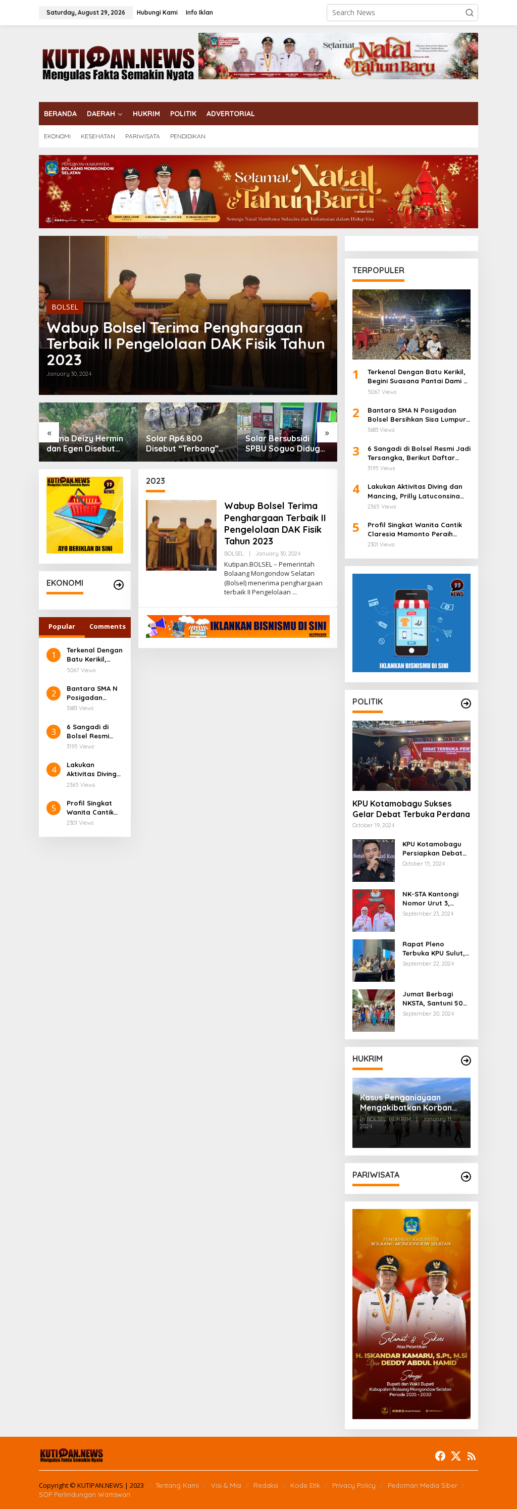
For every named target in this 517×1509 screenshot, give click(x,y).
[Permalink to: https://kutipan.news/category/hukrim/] (466, 1060)
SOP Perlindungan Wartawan (84, 1494)
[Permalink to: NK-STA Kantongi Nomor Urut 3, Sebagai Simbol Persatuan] (373, 910)
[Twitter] (455, 1456)
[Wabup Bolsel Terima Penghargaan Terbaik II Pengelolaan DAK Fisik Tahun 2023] (294, 592)
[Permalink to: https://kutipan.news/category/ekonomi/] (119, 585)
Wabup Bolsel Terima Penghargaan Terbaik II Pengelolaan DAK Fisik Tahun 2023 (185, 343)
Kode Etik (305, 1485)
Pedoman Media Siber (422, 1485)
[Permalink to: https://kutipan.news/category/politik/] (466, 703)
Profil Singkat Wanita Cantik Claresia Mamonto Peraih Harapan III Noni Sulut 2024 (94, 808)
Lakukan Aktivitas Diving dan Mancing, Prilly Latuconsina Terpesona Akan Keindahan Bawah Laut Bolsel (93, 769)
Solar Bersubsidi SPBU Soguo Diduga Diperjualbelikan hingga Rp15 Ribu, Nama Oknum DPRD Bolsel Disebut (285, 444)
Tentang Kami (177, 1485)
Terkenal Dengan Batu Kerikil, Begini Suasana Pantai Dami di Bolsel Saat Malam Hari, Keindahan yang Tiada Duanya (95, 655)
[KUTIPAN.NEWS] (118, 63)
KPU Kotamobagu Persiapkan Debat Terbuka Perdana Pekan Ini (432, 849)
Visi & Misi (226, 1485)
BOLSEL (64, 307)
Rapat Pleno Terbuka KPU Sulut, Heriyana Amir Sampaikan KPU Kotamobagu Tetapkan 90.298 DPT (433, 949)
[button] (469, 12)
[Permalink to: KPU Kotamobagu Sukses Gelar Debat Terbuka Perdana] (411, 756)
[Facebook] (440, 1456)
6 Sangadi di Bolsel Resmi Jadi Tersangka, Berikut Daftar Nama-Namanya (95, 731)
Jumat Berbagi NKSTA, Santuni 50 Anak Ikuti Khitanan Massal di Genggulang (434, 999)
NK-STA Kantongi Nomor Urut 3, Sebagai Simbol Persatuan (430, 899)
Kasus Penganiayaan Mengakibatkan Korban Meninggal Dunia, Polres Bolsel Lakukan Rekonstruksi (407, 1103)
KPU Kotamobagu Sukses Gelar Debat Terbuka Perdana (411, 808)
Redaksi (265, 1485)
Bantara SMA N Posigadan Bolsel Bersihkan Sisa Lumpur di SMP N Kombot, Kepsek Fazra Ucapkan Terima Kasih (94, 693)
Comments (107, 626)
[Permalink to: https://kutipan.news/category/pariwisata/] (466, 1177)
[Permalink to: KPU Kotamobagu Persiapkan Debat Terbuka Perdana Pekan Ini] (373, 860)
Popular (61, 626)
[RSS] (471, 1456)
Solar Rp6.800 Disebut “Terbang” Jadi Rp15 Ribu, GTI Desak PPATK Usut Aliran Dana (183, 444)
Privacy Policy (354, 1485)
